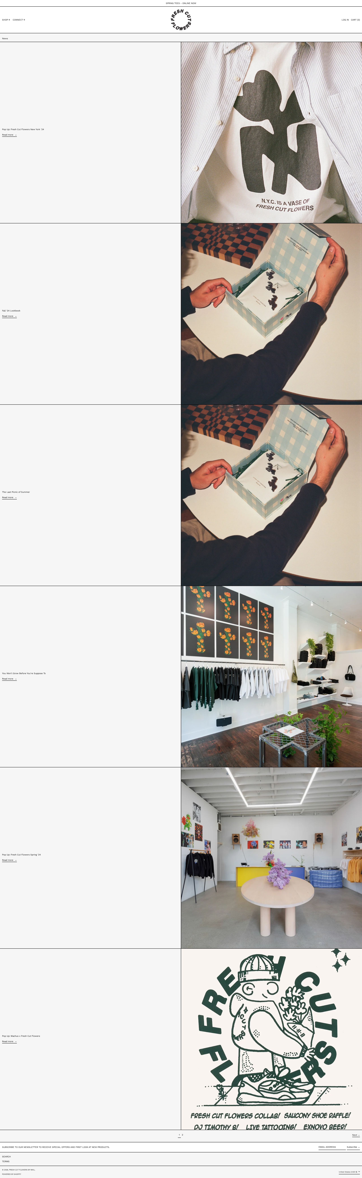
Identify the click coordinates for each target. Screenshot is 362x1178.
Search (6, 1156)
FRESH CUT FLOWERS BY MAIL (22, 1170)
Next (354, 1135)
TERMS (5, 1161)
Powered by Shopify (11, 1174)
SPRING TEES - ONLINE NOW (181, 3)
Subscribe (352, 1147)
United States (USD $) (348, 1172)
